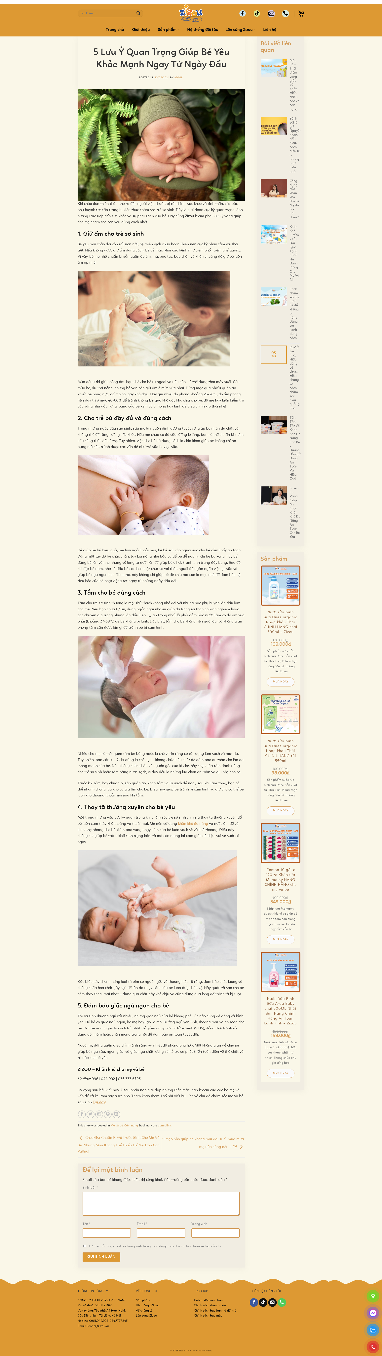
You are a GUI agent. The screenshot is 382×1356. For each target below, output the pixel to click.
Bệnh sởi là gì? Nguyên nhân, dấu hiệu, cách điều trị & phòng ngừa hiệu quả (295, 145)
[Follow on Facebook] (254, 1302)
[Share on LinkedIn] (116, 1114)
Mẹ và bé (117, 1125)
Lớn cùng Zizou (239, 30)
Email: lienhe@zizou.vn (93, 1326)
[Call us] (282, 1302)
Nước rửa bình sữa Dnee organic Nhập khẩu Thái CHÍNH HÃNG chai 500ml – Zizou (280, 622)
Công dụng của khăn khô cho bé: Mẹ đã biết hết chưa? (295, 199)
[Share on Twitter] (91, 1114)
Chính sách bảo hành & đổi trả (215, 1310)
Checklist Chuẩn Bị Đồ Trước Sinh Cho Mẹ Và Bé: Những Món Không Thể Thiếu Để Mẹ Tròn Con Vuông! (119, 1145)
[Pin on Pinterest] (108, 1114)
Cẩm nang (131, 1125)
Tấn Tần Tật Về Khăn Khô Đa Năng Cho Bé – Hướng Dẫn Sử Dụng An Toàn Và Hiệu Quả (295, 448)
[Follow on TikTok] (263, 1302)
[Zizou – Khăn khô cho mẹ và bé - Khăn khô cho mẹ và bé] (191, 13)
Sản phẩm (167, 30)
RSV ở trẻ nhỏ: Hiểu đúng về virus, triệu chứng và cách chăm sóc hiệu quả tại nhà (295, 378)
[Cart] (301, 13)
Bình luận (90, 1187)
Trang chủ (115, 30)
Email (142, 1224)
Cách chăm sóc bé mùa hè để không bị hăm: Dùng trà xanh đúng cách (294, 314)
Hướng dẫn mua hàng (209, 1300)
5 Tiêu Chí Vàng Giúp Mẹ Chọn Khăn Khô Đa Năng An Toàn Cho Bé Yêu (295, 513)
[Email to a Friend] (99, 1114)
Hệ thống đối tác (202, 30)
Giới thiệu (141, 30)
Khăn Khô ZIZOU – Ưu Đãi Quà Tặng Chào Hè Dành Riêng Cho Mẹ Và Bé (294, 253)
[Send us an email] (272, 1302)
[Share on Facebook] (82, 1114)
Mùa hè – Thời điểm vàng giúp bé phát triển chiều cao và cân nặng (294, 85)
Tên (86, 1224)
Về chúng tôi (144, 1310)
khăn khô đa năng (193, 824)
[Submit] (138, 14)
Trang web (199, 1224)
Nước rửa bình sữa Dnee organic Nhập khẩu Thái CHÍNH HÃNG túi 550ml (280, 751)
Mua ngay (280, 681)
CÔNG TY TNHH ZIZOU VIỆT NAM (101, 1300)
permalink (164, 1125)
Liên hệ (269, 30)
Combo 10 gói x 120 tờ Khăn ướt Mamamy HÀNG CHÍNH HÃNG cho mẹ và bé (281, 880)
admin (178, 77)
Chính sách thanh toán (210, 1305)
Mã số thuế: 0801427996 (95, 1305)
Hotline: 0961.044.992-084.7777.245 (103, 1321)
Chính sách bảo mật (208, 1315)
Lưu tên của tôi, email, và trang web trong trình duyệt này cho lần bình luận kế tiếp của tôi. (155, 1246)
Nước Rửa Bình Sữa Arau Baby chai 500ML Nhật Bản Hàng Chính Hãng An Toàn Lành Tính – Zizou (280, 1011)
